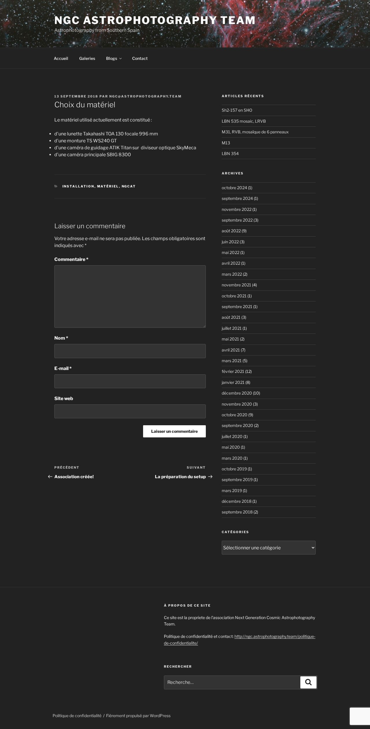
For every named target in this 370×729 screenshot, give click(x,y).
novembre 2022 (236, 209)
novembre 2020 (237, 404)
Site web (63, 398)
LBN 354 (230, 153)
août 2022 (231, 230)
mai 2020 (231, 447)
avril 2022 (231, 263)
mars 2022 (232, 274)
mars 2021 (232, 360)
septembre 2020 (237, 425)
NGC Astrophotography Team (155, 20)
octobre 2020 (234, 414)
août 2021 (231, 317)
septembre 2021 (237, 306)
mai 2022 (230, 252)
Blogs (111, 58)
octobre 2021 (234, 295)
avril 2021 (231, 349)
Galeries (87, 58)
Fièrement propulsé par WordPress (138, 715)
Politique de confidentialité (77, 715)
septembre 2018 (237, 511)
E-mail (63, 368)
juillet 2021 (232, 328)
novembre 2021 (236, 284)
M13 (226, 142)
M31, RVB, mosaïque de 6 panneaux (255, 131)
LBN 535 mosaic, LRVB (244, 121)
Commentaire (71, 259)
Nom (61, 338)
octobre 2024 (234, 187)
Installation (78, 186)
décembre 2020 (237, 393)
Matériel (108, 186)
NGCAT (129, 186)
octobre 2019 (234, 468)
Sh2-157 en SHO (237, 110)
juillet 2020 (232, 436)
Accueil (61, 58)
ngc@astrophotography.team (145, 96)
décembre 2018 (236, 501)
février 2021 (233, 371)
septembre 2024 (237, 198)
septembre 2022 (237, 220)
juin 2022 (230, 241)
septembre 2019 (237, 479)
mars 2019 (232, 490)
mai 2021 (230, 338)
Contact (140, 58)
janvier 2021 (233, 382)
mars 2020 (232, 458)
